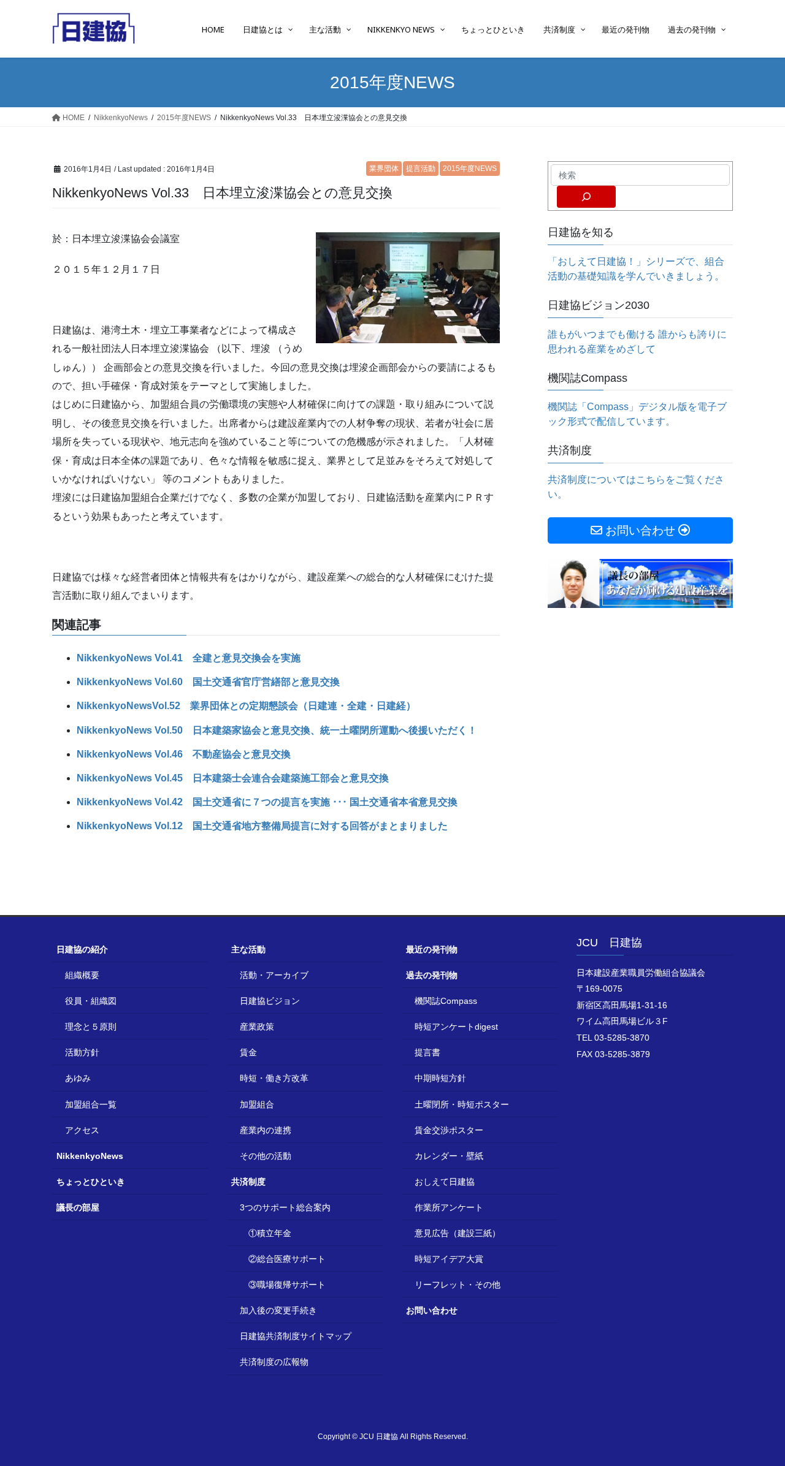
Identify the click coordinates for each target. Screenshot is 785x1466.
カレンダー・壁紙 (449, 1156)
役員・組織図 (91, 1001)
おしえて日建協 (445, 1182)
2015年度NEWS (470, 168)
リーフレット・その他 (457, 1284)
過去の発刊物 (432, 975)
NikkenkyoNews (89, 1156)
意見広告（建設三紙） (457, 1233)
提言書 (427, 1052)
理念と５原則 (91, 1026)
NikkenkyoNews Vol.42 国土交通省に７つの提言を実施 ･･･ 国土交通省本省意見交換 (267, 802)
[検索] (586, 197)
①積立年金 (269, 1233)
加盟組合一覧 (91, 1104)
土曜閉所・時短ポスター (462, 1104)
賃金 (248, 1052)
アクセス (82, 1130)
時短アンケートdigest (456, 1026)
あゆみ (78, 1078)
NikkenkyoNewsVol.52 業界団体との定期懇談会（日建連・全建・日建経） (246, 706)
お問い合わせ (432, 1310)
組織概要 (82, 975)
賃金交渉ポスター (449, 1130)
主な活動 (248, 949)
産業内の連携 (265, 1130)
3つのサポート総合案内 (285, 1207)
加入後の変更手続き (278, 1310)
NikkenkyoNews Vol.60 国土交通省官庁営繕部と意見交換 (208, 682)
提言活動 (420, 168)
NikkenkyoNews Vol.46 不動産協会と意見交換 (184, 754)
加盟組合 (257, 1104)
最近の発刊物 (432, 949)
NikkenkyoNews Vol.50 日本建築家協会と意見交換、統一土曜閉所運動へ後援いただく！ (277, 730)
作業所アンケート (449, 1207)
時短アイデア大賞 (449, 1259)
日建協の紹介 (82, 949)
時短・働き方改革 (274, 1078)
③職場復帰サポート (287, 1284)
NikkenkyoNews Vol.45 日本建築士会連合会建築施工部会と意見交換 (233, 778)
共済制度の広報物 (274, 1362)
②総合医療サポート (287, 1259)
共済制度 (248, 1182)
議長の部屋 (77, 1207)
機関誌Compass (446, 1001)
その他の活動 (265, 1156)
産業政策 (257, 1026)
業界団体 (384, 168)
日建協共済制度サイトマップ (295, 1336)
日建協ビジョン (270, 1001)
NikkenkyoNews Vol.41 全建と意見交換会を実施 (189, 658)
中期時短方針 (440, 1078)
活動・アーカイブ (274, 975)
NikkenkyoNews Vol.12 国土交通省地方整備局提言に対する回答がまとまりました (262, 826)
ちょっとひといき (90, 1182)
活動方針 (82, 1052)
